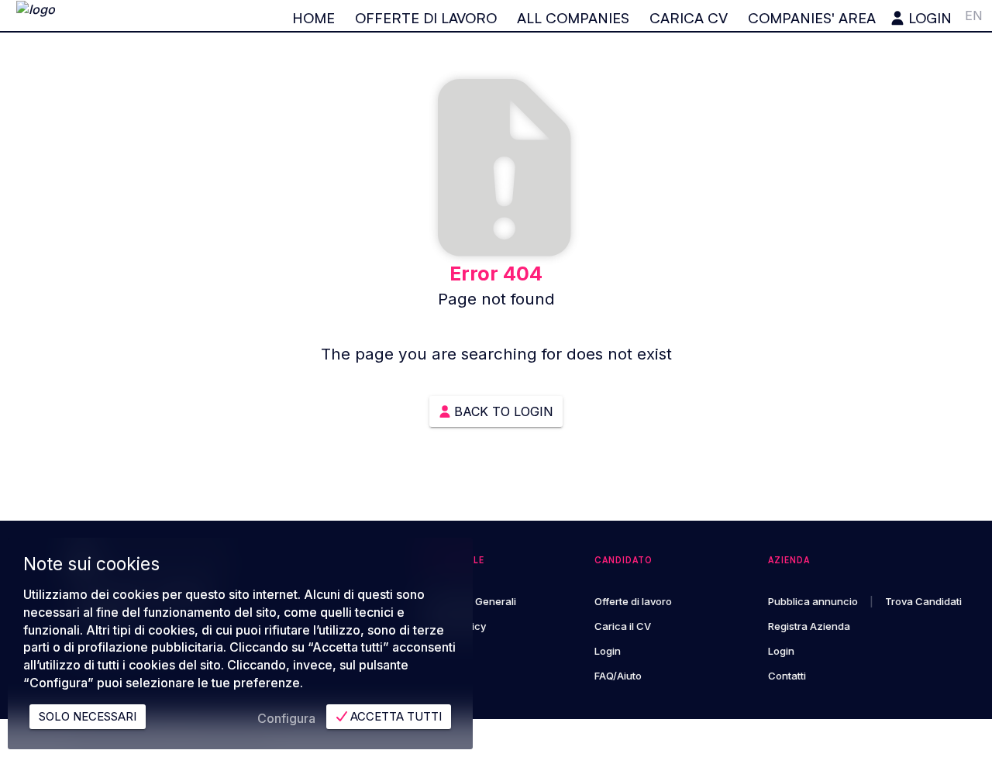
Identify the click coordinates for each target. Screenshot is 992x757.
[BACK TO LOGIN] (496, 392)
